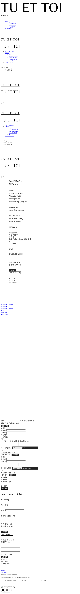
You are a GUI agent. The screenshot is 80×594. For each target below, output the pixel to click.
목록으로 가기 (6, 455)
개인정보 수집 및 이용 (9, 441)
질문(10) (4, 312)
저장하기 (15, 455)
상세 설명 (4, 306)
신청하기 (4, 557)
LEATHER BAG (12, 23)
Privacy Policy (4, 572)
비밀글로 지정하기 (8, 452)
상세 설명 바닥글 (7, 308)
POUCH (11, 27)
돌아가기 (4, 475)
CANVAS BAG (12, 25)
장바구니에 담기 (7, 534)
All (10, 22)
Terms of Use (4, 570)
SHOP (6, 21)
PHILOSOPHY (8, 28)
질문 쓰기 (5, 426)
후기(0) (3, 310)
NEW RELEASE (8, 20)
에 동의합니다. (15, 441)
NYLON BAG (12, 26)
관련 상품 (4, 314)
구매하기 (4, 488)
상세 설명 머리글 (7, 304)
